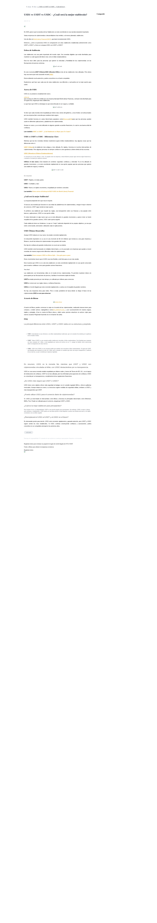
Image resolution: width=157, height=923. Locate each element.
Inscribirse (7, 519)
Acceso (3, 519)
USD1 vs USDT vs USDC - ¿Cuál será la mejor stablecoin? (52, 6)
